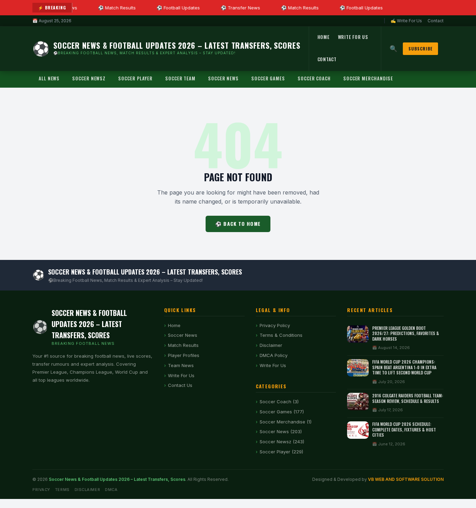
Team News (181, 365)
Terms (62, 489)
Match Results (183, 345)
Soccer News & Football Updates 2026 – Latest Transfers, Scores (117, 479)
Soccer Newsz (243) (282, 441)
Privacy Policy (275, 325)
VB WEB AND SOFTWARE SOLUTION (406, 479)
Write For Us (353, 36)
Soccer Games (268, 78)
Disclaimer (271, 345)
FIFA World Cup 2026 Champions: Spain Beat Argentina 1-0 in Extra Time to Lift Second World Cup (404, 367)
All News (49, 78)
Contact (436, 20)
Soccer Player (135, 78)
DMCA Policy (273, 355)
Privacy (41, 489)
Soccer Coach (314, 78)
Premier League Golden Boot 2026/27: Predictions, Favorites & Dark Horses (405, 333)
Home (323, 36)
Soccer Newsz (89, 78)
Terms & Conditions (281, 335)
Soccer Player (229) (281, 451)
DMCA (111, 489)
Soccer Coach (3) (279, 401)
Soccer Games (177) (282, 411)
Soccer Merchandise (368, 78)
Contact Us (180, 385)
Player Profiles (183, 355)
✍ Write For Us (406, 20)
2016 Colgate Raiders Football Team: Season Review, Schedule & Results (407, 398)
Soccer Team (180, 78)
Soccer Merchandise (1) (286, 421)
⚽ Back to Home (238, 223)
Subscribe (420, 48)
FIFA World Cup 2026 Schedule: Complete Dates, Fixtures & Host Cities (404, 429)
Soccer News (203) (281, 431)
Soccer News (223, 78)
